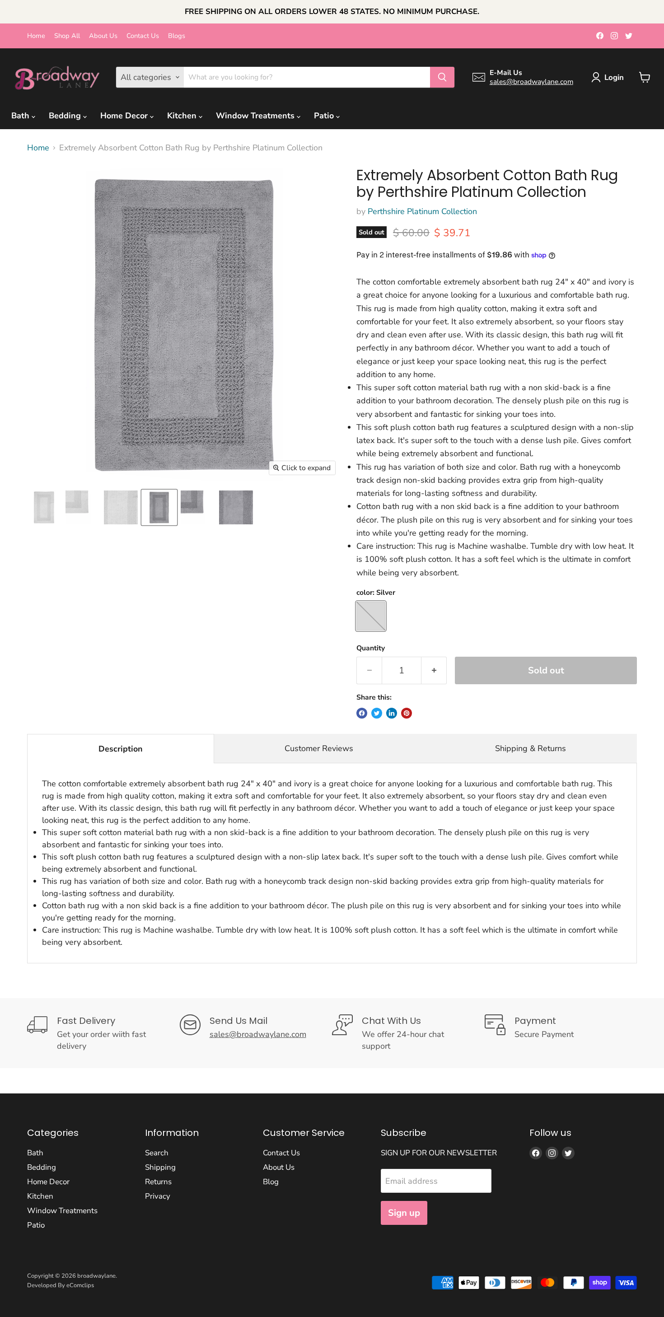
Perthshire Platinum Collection (422, 211)
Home (36, 36)
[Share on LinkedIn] (391, 713)
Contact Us (142, 36)
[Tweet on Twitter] (376, 713)
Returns (158, 1182)
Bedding (66, 115)
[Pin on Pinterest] (406, 713)
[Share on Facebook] (361, 713)
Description (120, 748)
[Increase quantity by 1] (434, 670)
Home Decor (125, 115)
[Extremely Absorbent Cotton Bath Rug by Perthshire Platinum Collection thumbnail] (44, 507)
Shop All (67, 36)
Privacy (157, 1196)
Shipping (160, 1167)
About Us (103, 36)
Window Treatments (256, 115)
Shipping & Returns (530, 748)
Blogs (176, 36)
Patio (325, 115)
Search (156, 1153)
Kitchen (183, 115)
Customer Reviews (319, 748)
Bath (21, 115)
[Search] (442, 77)
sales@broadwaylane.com (531, 82)
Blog (271, 1182)
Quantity (370, 648)
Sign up (404, 1213)
